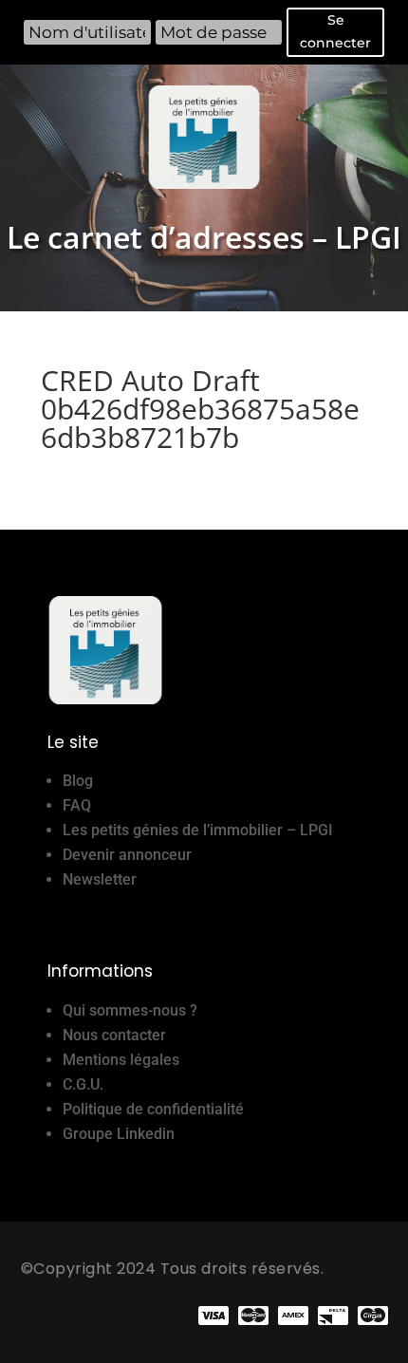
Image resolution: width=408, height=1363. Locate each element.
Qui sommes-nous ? (130, 1010)
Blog (78, 781)
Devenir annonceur (127, 855)
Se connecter (335, 31)
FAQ (77, 805)
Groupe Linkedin (119, 1134)
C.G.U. (83, 1084)
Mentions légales (121, 1060)
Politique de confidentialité (153, 1109)
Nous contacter (114, 1035)
